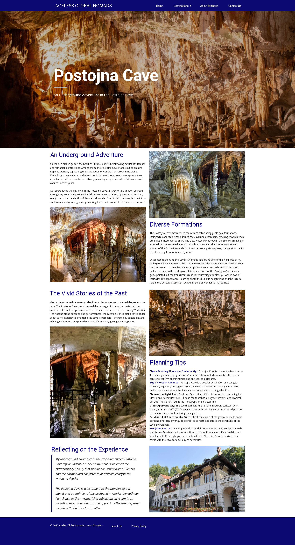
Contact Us (234, 6)
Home (159, 6)
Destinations (181, 6)
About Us (116, 526)
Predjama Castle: (160, 428)
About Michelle (209, 6)
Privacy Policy (138, 526)
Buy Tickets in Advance (164, 382)
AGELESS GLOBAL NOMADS (83, 6)
